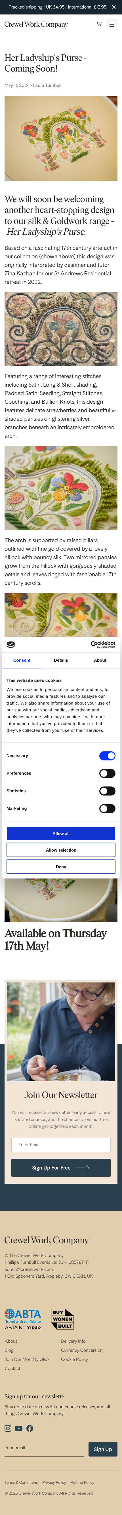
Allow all (61, 833)
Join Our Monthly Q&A (27, 1359)
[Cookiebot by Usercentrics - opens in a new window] (90, 644)
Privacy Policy (54, 1482)
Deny (61, 866)
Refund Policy (82, 1482)
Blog (9, 1350)
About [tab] (100, 660)
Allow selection (61, 850)
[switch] (107, 773)
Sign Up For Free (51, 1168)
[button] (99, 24)
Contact (12, 1368)
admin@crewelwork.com (29, 1269)
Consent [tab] (22, 660)
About (11, 1341)
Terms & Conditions (21, 1482)
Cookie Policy (74, 1359)
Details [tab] (61, 660)
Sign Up (103, 1449)
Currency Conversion (82, 1350)
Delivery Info (73, 1341)
